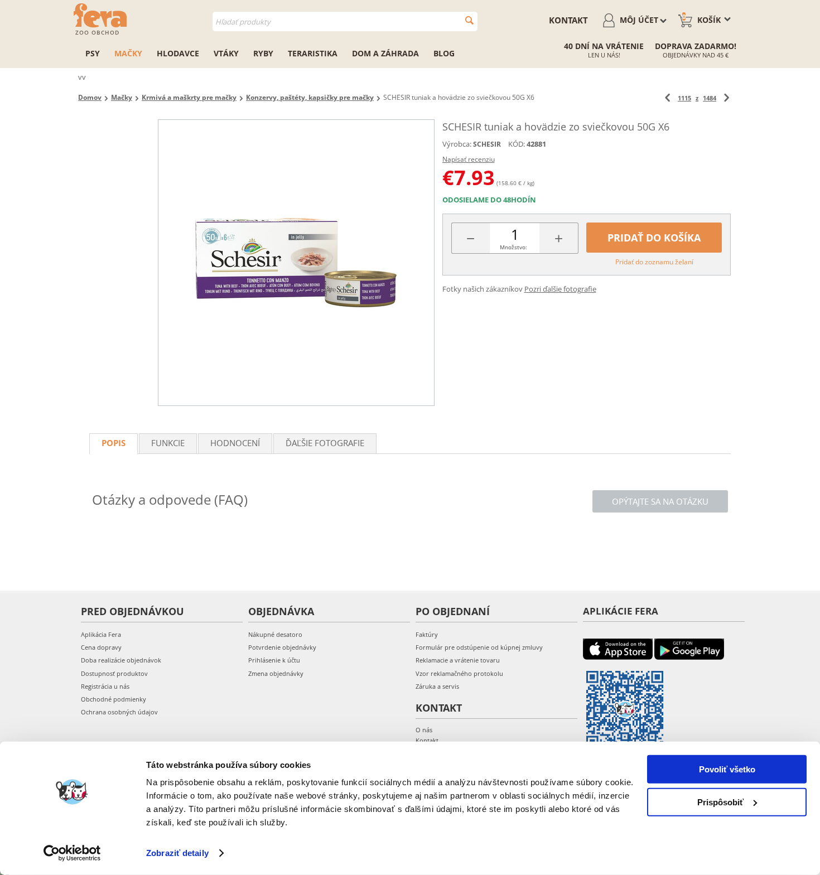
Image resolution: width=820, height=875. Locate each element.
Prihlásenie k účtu (274, 660)
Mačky (128, 53)
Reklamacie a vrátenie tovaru (458, 660)
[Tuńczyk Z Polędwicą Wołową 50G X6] (296, 262)
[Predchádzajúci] (667, 98)
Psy (92, 53)
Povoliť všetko (727, 769)
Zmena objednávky (275, 673)
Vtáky (226, 53)
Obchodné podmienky (113, 699)
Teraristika (312, 53)
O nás (424, 730)
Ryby (263, 53)
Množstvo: (513, 247)
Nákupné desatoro (275, 634)
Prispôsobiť (720, 801)
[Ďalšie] (727, 98)
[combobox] (345, 21)
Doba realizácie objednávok (121, 660)
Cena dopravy (101, 647)
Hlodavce (178, 53)
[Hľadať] (469, 20)
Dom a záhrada (385, 53)
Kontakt (568, 20)
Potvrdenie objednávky (282, 647)
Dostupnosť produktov (114, 673)
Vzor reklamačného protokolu (459, 673)
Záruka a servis (437, 686)
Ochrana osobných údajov (119, 712)
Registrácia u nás (105, 686)
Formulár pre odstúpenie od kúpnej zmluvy (479, 647)
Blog (444, 53)
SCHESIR (487, 144)
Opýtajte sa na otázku (660, 501)
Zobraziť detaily (177, 853)
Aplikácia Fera (101, 634)
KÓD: (516, 144)
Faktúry (427, 634)
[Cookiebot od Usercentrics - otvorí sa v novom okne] (72, 853)
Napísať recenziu (468, 159)
